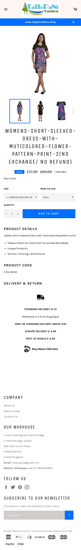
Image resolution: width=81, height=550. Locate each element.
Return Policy (12, 411)
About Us (9, 405)
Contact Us (11, 416)
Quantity (9, 205)
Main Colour (47, 188)
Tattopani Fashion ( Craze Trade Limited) (32, 531)
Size (6, 188)
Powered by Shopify (62, 531)
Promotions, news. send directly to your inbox (31, 506)
